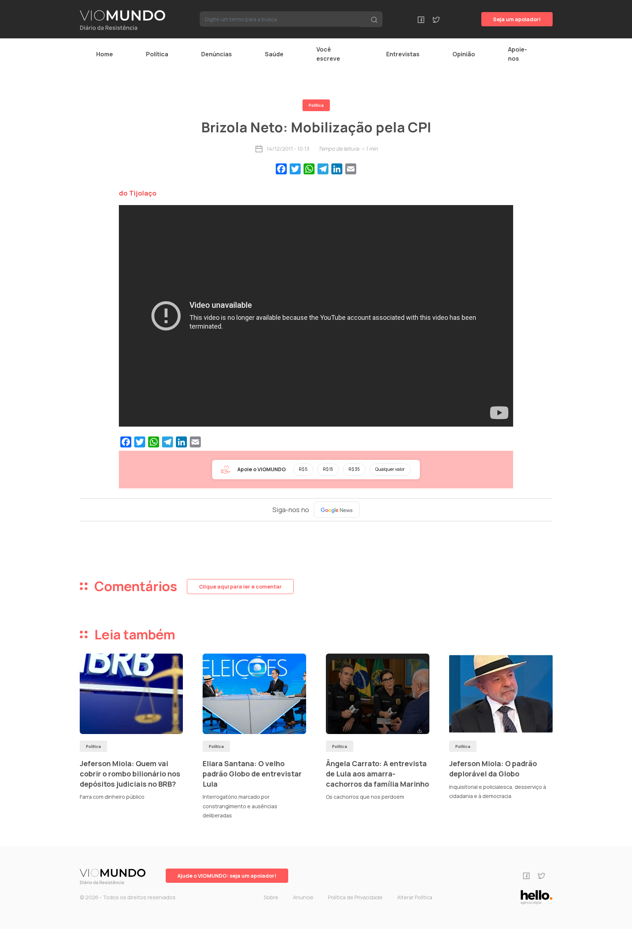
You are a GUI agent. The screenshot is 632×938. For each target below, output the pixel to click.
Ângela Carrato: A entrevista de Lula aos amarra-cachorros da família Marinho (377, 773)
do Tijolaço (138, 193)
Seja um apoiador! (517, 19)
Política (157, 54)
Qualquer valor (390, 469)
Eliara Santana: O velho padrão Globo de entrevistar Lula (252, 773)
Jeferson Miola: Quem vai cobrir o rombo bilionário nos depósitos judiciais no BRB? (130, 773)
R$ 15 (328, 469)
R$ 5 (303, 469)
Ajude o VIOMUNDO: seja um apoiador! (226, 875)
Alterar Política (414, 897)
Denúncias (216, 54)
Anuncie (303, 897)
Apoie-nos (517, 54)
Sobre (271, 897)
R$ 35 (354, 469)
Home (104, 54)
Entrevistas (403, 54)
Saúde (274, 54)
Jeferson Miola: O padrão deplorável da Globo (493, 769)
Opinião (463, 54)
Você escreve (328, 54)
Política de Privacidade (355, 897)
